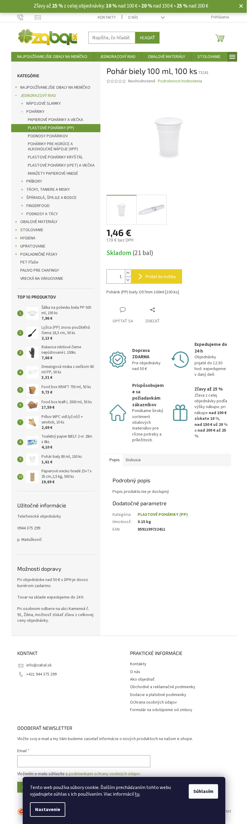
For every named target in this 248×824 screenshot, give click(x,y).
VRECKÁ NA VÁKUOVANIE (41, 279)
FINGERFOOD (38, 206)
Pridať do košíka (160, 276)
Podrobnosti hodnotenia (180, 81)
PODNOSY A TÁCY (42, 214)
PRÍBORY (34, 181)
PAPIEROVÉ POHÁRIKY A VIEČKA (55, 120)
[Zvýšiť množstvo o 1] (128, 273)
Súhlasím (203, 791)
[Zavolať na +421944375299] (26, 17)
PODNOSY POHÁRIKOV (48, 136)
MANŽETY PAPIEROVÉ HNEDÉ (53, 174)
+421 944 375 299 (41, 674)
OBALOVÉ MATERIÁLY (38, 222)
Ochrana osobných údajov (153, 702)
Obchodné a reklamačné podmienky (162, 687)
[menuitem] (52, 57)
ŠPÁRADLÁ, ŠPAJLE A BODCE (51, 198)
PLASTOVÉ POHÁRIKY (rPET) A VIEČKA (61, 165)
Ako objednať (142, 679)
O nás (133, 17)
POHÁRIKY (35, 112)
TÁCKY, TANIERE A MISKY (48, 190)
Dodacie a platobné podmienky (158, 695)
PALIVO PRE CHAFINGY (39, 270)
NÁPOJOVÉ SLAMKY (43, 104)
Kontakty (107, 17)
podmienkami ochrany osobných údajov (104, 774)
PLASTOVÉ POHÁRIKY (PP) (51, 128)
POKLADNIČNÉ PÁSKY (38, 254)
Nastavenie (47, 809)
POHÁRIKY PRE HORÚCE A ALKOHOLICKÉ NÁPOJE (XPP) (53, 146)
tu (137, 794)
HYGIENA (27, 238)
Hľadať (147, 37)
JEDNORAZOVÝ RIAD (38, 96)
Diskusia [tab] (133, 460)
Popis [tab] (114, 460)
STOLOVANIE (31, 230)
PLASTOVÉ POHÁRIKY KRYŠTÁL (55, 157)
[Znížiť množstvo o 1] (128, 279)
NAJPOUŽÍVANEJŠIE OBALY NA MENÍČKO (55, 88)
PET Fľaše (29, 262)
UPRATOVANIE (32, 246)
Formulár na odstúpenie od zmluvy (161, 710)
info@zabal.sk (39, 665)
